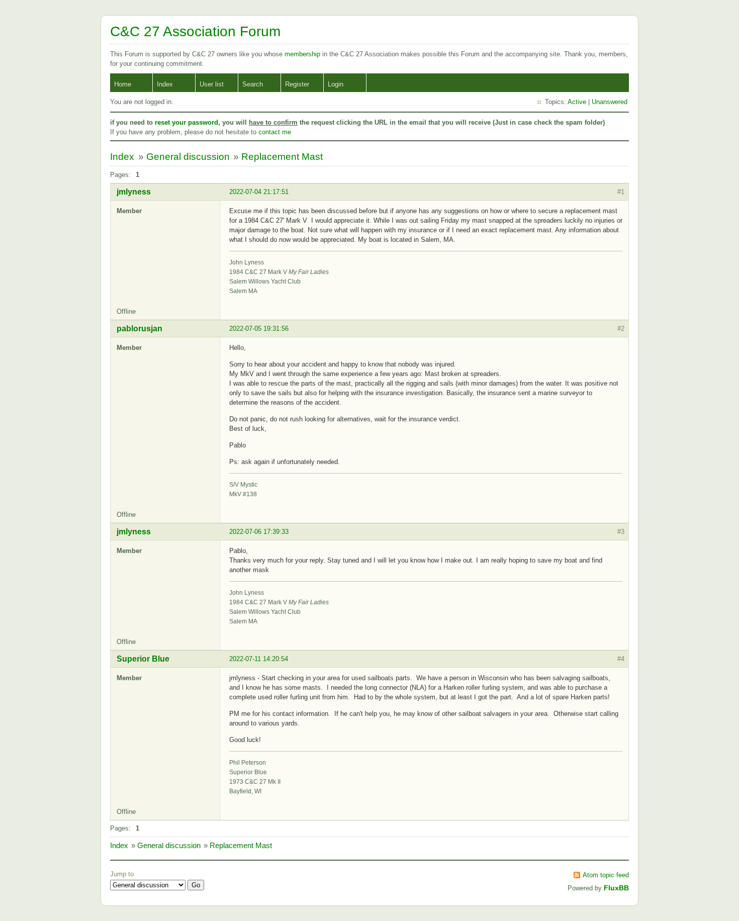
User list (212, 84)
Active (577, 102)
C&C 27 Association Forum (195, 31)
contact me (274, 132)
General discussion (188, 156)
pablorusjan (139, 328)
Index (165, 84)
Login (335, 84)
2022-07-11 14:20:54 (258, 659)
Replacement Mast (282, 156)
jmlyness (134, 192)
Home (122, 84)
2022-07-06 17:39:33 (259, 531)
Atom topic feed (606, 875)
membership (303, 54)
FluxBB (616, 888)
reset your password (186, 122)
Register (297, 84)
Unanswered (609, 102)
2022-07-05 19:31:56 (259, 328)
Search (252, 84)
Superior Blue (143, 659)
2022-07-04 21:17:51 (259, 192)
